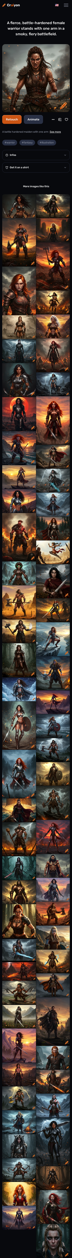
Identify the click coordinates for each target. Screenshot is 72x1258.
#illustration (47, 142)
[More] (53, 119)
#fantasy (27, 142)
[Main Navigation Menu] (66, 5)
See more (55, 131)
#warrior (10, 142)
